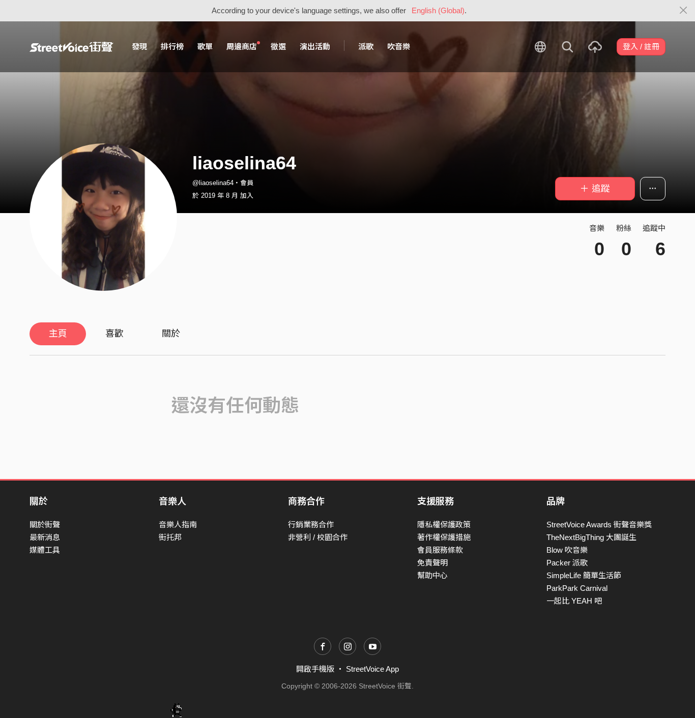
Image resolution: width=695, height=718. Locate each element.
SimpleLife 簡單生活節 (583, 575)
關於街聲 (45, 524)
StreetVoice (71, 47)
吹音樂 (398, 46)
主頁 (58, 333)
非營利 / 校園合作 (317, 537)
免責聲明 (432, 562)
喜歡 (114, 333)
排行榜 (172, 46)
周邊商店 (241, 46)
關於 (171, 333)
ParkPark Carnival (576, 588)
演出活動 (315, 46)
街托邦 (170, 537)
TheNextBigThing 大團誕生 (591, 537)
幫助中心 (432, 575)
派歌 (365, 46)
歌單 (205, 46)
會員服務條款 (440, 550)
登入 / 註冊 (641, 46)
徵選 (278, 46)
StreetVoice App (372, 669)
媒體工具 (45, 550)
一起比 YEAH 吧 (574, 600)
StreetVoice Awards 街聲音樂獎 (599, 524)
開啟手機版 (315, 669)
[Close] (683, 11)
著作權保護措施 (444, 537)
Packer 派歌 (567, 562)
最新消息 (45, 537)
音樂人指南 (178, 524)
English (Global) (438, 10)
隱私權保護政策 (444, 524)
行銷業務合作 (311, 524)
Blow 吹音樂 (567, 550)
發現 (139, 46)
